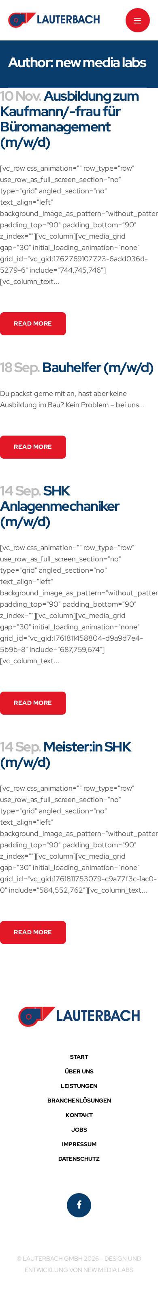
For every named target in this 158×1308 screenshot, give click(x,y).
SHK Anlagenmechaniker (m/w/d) (60, 505)
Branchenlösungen (79, 1100)
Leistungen (79, 1086)
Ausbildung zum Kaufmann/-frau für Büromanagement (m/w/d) (69, 119)
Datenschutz (79, 1158)
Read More (33, 324)
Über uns (79, 1071)
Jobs (79, 1129)
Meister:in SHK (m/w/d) (65, 754)
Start (79, 1056)
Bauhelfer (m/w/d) (98, 367)
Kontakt (79, 1115)
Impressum (79, 1144)
